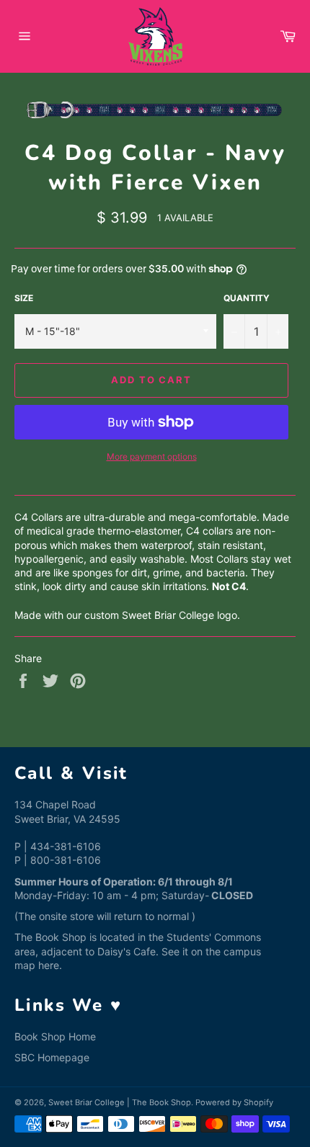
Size (23, 298)
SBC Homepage (51, 1057)
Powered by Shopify (234, 1102)
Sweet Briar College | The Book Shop (119, 1102)
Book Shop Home (55, 1036)
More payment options (152, 456)
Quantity (246, 298)
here (48, 965)
